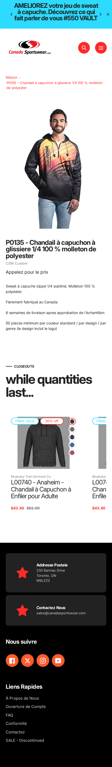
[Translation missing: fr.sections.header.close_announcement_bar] (108, 14)
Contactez (15, 732)
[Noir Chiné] (72, 421)
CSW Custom (16, 263)
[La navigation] (101, 48)
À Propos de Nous (22, 698)
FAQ (9, 715)
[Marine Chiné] (72, 437)
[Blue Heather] (72, 445)
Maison (11, 77)
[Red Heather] (72, 452)
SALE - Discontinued (25, 740)
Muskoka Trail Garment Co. (31, 476)
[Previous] (11, 14)
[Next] (100, 14)
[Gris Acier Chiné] (72, 429)
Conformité (16, 723)
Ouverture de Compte (26, 706)
